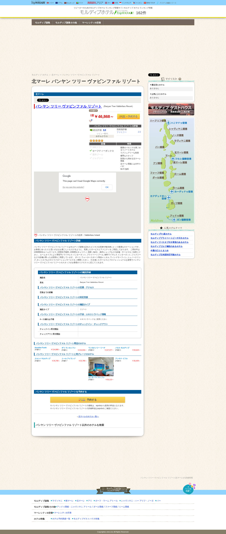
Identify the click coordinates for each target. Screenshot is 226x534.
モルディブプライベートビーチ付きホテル (169, 238)
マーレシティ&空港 (91, 22)
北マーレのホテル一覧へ (88, 416)
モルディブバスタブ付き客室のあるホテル (169, 242)
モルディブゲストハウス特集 (86, 519)
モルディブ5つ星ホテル (161, 234)
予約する (92, 399)
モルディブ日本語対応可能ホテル (165, 254)
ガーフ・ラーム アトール (106, 501)
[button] (87, 199)
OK (107, 187)
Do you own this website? (73, 187)
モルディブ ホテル (40, 75)
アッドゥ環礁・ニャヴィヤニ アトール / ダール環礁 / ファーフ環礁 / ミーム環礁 (93, 507)
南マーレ (69, 501)
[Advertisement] (113, 49)
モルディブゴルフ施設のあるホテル (166, 246)
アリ (90, 501)
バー (159, 501)
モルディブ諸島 (42, 22)
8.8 (104, 130)
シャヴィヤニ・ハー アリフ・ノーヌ (137, 501)
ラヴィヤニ (57, 501)
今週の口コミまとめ (160, 250)
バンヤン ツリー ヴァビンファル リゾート (69, 106)
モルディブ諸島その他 (66, 22)
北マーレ (55, 75)
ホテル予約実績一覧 (61, 519)
